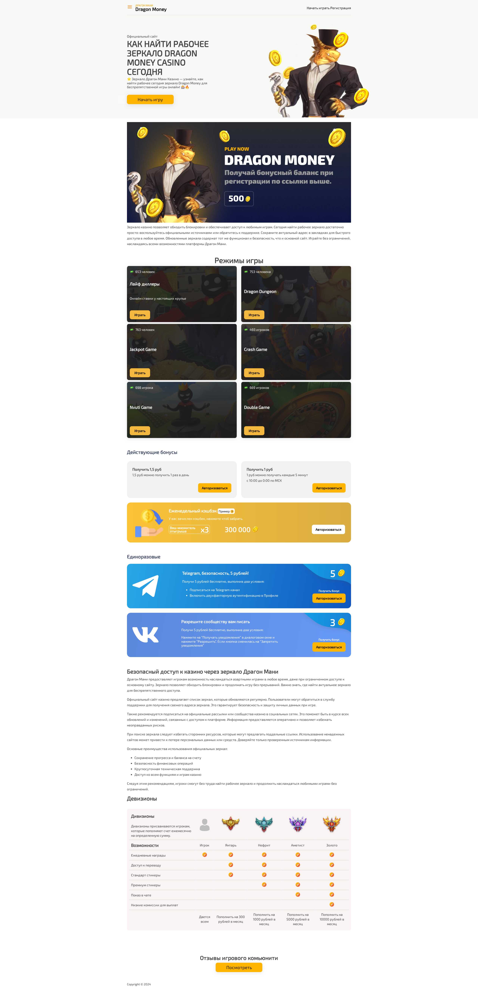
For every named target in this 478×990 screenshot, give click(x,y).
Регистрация (340, 8)
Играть (139, 315)
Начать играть (318, 8)
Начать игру (150, 99)
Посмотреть (239, 967)
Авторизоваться (215, 488)
